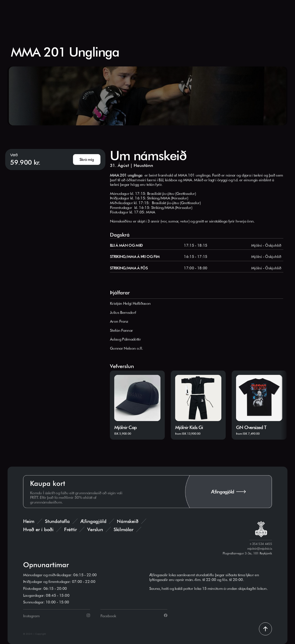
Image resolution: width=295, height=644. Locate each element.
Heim (28, 521)
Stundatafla (57, 521)
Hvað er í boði (38, 529)
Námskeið (127, 521)
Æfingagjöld (93, 521)
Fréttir (70, 529)
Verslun (95, 529)
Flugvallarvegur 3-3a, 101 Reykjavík (247, 553)
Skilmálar (123, 529)
